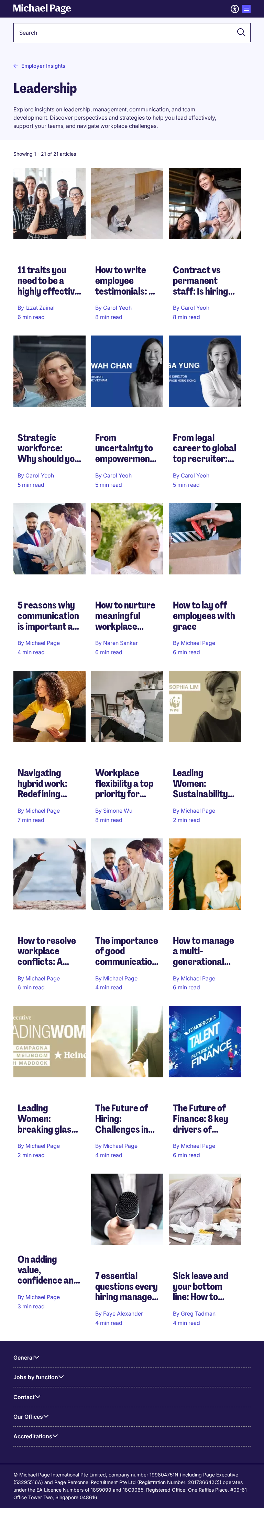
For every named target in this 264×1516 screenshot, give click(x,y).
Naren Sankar (120, 642)
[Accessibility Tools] (234, 9)
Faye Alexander (123, 1313)
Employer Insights (43, 66)
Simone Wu (117, 810)
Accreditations (32, 1436)
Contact (24, 1397)
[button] (239, 32)
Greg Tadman (198, 1313)
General (23, 1357)
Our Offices (28, 1416)
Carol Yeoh (117, 307)
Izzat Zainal (40, 307)
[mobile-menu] (246, 9)
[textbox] (132, 32)
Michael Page (42, 642)
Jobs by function (35, 1377)
